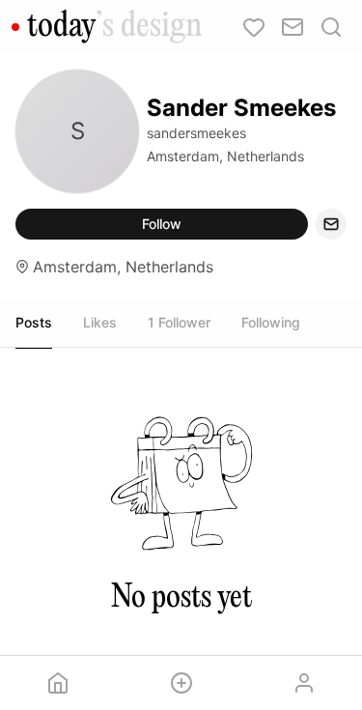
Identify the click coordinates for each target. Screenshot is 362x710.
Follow (161, 223)
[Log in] (304, 683)
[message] (331, 224)
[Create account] (181, 683)
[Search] (331, 27)
